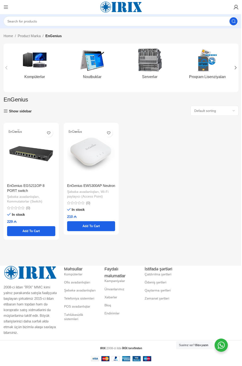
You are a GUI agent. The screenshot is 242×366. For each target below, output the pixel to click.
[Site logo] (121, 7)
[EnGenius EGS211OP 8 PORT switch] (31, 153)
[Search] (233, 21)
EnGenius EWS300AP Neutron (91, 186)
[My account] (236, 7)
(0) (28, 208)
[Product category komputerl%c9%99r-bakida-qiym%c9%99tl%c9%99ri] (34, 65)
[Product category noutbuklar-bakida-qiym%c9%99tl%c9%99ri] (92, 65)
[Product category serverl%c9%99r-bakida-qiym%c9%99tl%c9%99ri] (149, 65)
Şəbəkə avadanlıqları (23, 196)
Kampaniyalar (114, 281)
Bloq (107, 305)
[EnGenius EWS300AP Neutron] (91, 153)
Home (8, 36)
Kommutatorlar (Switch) (24, 201)
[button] (6, 67)
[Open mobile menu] (6, 7)
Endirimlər (112, 313)
